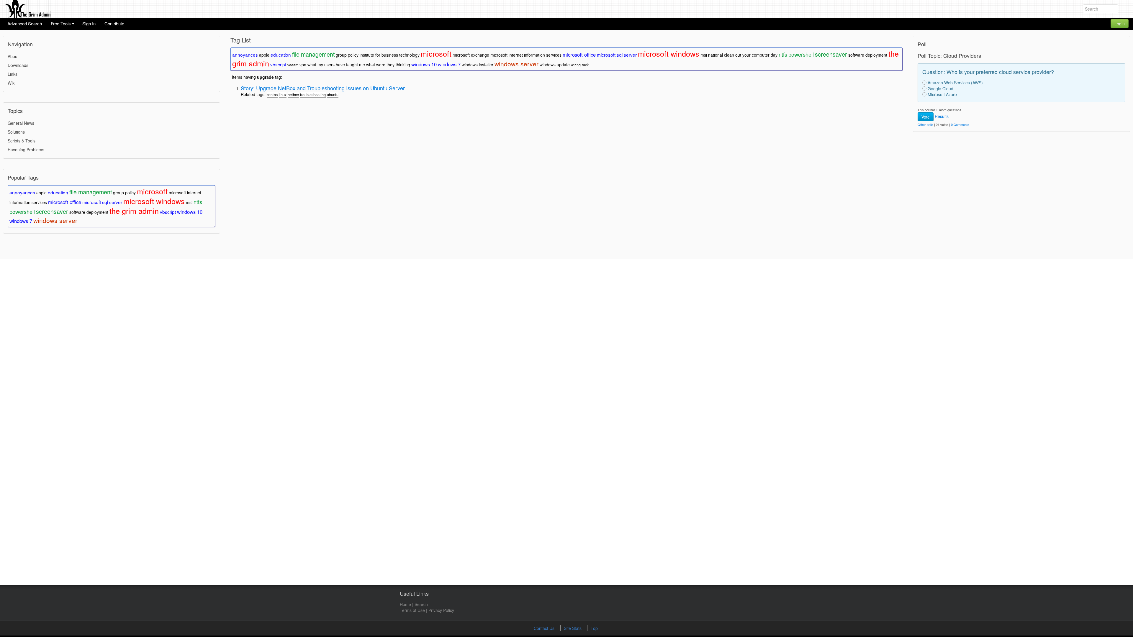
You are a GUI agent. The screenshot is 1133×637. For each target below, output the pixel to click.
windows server (55, 220)
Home (405, 604)
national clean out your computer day (742, 55)
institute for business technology (390, 55)
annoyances (22, 192)
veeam (292, 65)
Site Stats (573, 628)
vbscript (168, 211)
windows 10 (189, 211)
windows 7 (20, 220)
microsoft (152, 191)
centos (272, 94)
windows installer (477, 65)
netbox (293, 94)
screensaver (52, 211)
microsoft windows (154, 201)
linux (282, 94)
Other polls (925, 124)
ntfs (198, 202)
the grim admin (134, 210)
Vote (925, 117)
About (13, 56)
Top (594, 628)
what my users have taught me (336, 65)
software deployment (88, 212)
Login (1119, 24)
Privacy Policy (441, 610)
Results (942, 116)
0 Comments (960, 124)
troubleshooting (313, 94)
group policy (124, 193)
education (58, 192)
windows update (555, 65)
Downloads (18, 65)
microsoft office (64, 202)
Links (12, 74)
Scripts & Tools (21, 141)
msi (189, 202)
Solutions (16, 132)
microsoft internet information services (525, 55)
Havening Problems (26, 149)
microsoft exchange (471, 55)
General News (21, 123)
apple (41, 193)
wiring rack (580, 65)
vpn (302, 65)
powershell (22, 211)
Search (421, 604)
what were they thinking (388, 65)
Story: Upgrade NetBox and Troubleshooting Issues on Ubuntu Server (323, 88)
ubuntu (332, 94)
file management (90, 192)
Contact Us (545, 628)
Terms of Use (412, 610)
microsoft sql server (102, 202)
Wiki (11, 83)
